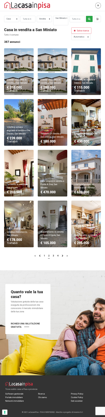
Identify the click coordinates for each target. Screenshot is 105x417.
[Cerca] (89, 19)
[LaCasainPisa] (27, 5)
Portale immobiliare (14, 397)
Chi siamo (42, 397)
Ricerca (41, 394)
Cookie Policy (77, 397)
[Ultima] (67, 256)
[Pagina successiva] (63, 256)
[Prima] (35, 256)
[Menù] (98, 5)
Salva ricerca (82, 30)
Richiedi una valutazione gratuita (25, 325)
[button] (97, 19)
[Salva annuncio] (29, 51)
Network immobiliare (14, 401)
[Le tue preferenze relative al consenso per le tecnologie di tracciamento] (4, 412)
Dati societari (77, 401)
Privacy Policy (77, 394)
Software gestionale (14, 394)
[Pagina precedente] (40, 256)
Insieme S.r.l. (78, 412)
